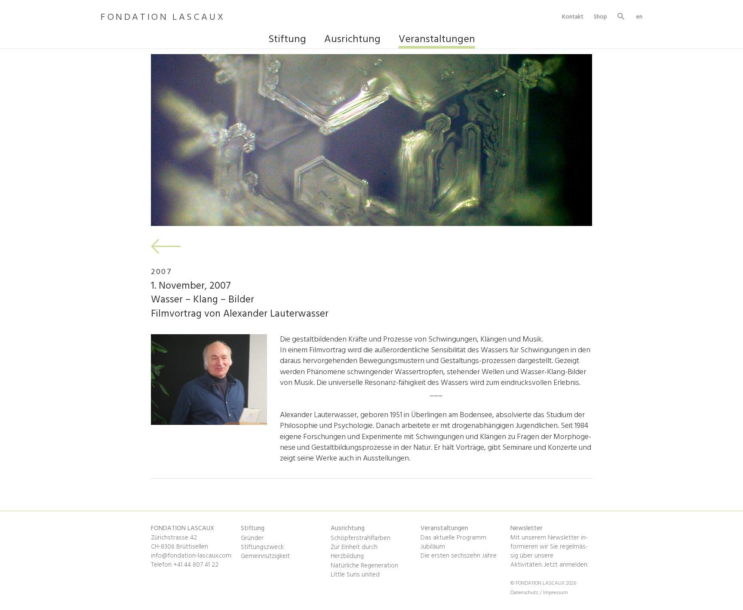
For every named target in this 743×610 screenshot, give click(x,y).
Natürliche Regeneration (364, 566)
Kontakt (572, 16)
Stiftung (287, 40)
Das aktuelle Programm (453, 538)
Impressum (555, 593)
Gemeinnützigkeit (265, 556)
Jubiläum (433, 547)
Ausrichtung (352, 40)
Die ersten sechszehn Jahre (459, 556)
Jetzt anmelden (565, 565)
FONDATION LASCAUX (163, 17)
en (639, 16)
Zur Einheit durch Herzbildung (354, 551)
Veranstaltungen (437, 40)
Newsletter (526, 528)
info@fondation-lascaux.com (191, 556)
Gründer (252, 538)
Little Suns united (355, 575)
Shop (600, 16)
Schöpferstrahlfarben (360, 538)
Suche (621, 17)
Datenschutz (525, 593)
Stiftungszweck (262, 547)
